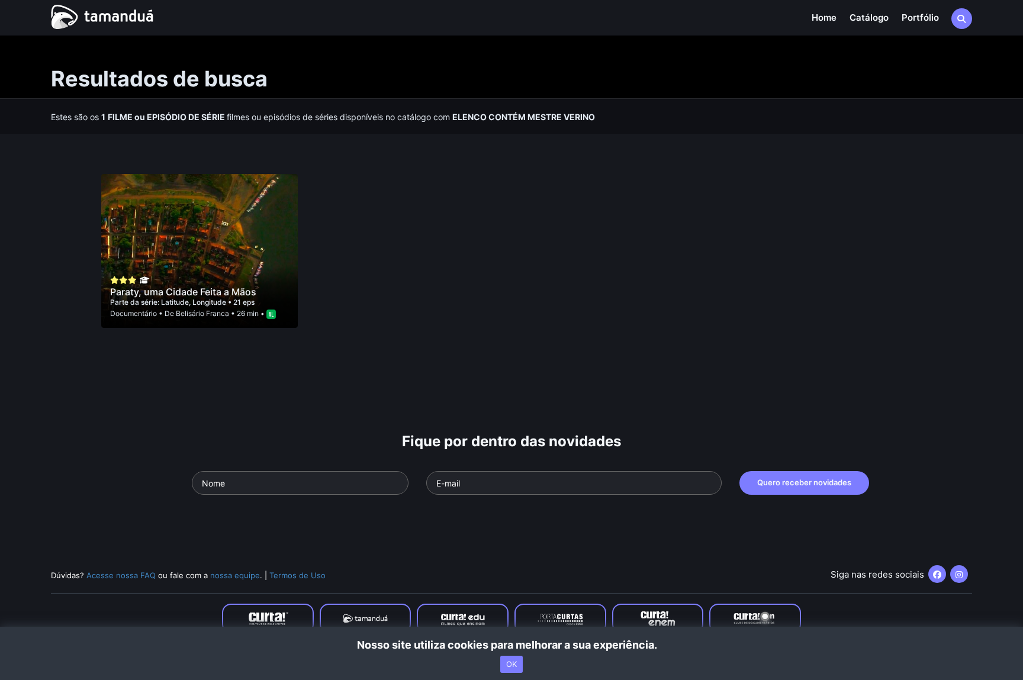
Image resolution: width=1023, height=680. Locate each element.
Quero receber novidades (804, 482)
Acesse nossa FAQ (121, 575)
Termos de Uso (297, 575)
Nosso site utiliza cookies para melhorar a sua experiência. (512, 645)
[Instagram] (959, 574)
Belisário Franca (202, 313)
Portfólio (920, 17)
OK (511, 664)
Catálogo (869, 17)
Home (824, 17)
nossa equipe (235, 575)
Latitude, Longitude (194, 302)
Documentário (133, 313)
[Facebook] (937, 574)
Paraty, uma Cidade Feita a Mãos (183, 292)
